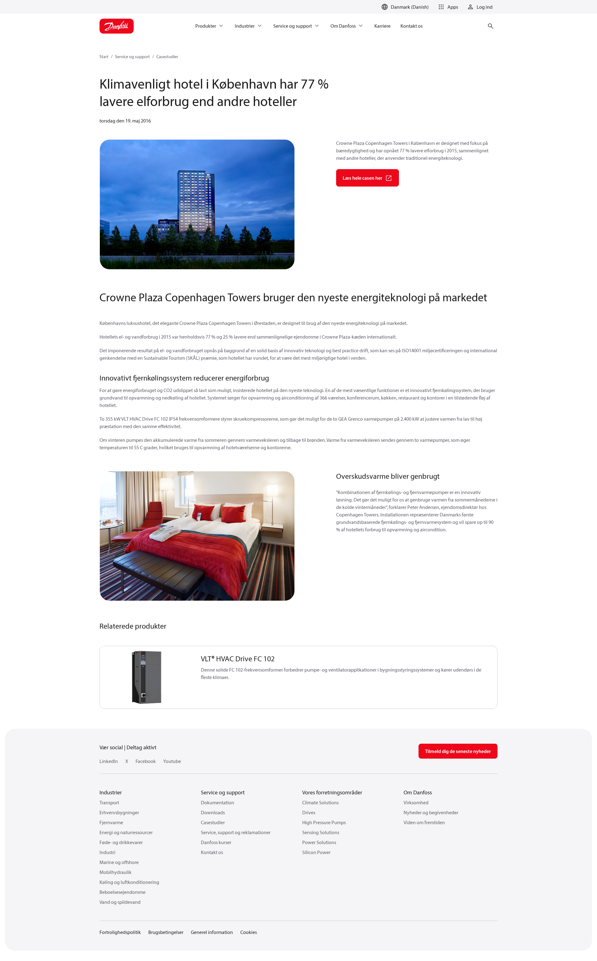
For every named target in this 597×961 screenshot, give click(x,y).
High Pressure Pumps (324, 822)
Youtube (172, 761)
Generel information (212, 932)
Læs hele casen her (362, 178)
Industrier (111, 792)
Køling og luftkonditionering (129, 882)
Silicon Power (316, 852)
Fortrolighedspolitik (120, 932)
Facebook (146, 761)
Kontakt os (212, 852)
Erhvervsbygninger (119, 812)
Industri (107, 852)
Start (104, 56)
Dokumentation (217, 802)
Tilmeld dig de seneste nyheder (458, 751)
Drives (308, 812)
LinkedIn (109, 761)
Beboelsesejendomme (123, 892)
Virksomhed (416, 802)
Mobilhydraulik (116, 872)
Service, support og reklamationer (236, 832)
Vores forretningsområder (332, 792)
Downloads (213, 812)
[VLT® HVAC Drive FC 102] (146, 677)
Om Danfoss (418, 792)
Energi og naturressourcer (126, 832)
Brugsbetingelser (165, 932)
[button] (447, 7)
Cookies (248, 932)
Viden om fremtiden (424, 822)
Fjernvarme (111, 822)
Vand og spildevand (120, 902)
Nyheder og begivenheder (431, 812)
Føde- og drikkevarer (121, 842)
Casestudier (167, 56)
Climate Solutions (320, 802)
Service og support (132, 56)
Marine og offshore (119, 862)
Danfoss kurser (216, 842)
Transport (109, 802)
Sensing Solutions (320, 832)
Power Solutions (319, 842)
